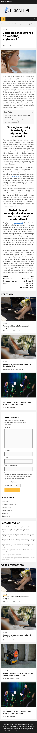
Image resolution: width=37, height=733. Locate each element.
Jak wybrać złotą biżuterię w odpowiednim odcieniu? (17, 116)
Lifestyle (5, 29)
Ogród (4, 513)
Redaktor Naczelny (19, 331)
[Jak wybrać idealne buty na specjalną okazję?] (18, 309)
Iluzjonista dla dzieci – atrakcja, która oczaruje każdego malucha (17, 403)
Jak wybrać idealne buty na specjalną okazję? (15, 527)
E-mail (6, 458)
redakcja (13, 46)
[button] (30, 112)
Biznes (4, 501)
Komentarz (8, 427)
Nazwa (7, 450)
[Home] (3, 19)
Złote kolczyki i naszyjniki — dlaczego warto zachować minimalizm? (18, 121)
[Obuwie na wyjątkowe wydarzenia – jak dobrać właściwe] (18, 347)
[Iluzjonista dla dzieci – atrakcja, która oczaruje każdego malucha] (18, 385)
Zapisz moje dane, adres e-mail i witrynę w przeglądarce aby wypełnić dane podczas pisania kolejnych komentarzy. (18, 477)
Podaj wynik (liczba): (10, 482)
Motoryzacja (6, 510)
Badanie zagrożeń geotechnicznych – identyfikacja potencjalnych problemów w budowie (26, 282)
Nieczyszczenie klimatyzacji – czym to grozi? (10, 280)
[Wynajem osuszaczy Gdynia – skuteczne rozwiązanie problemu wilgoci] (18, 656)
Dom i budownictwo (8, 504)
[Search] (34, 19)
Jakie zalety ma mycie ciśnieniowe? (12, 555)
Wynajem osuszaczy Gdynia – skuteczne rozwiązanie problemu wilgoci (18, 674)
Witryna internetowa (10, 465)
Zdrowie (4, 516)
